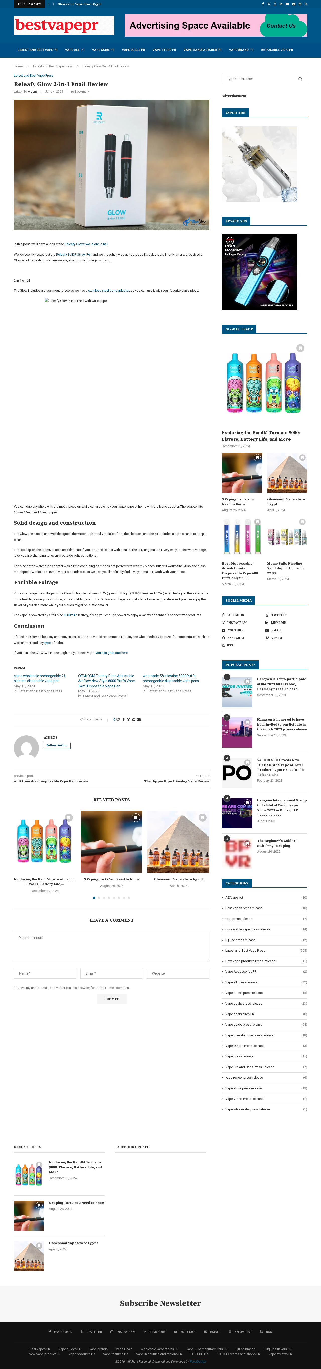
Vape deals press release (266, 1003)
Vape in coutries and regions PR (159, 1354)
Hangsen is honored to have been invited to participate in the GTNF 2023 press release (282, 724)
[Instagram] (275, 4)
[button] (49, 4)
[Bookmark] (304, 80)
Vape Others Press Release (266, 1046)
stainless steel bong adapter (108, 290)
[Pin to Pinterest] (133, 720)
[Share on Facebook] (124, 720)
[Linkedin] (281, 4)
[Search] (298, 80)
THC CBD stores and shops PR (238, 1354)
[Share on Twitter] (128, 720)
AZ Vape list (266, 897)
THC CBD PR (199, 1354)
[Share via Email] (139, 720)
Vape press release (266, 1056)
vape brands (99, 1349)
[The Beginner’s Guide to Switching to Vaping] (237, 854)
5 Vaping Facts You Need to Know (111, 879)
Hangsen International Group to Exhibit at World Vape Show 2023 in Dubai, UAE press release (282, 808)
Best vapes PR (40, 1349)
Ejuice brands (245, 1349)
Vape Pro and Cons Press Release (266, 1067)
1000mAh (70, 615)
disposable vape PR (277, 50)
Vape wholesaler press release (266, 1109)
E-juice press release (266, 940)
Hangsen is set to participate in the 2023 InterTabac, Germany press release (281, 684)
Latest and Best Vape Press (266, 950)
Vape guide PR (103, 50)
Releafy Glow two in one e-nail (86, 244)
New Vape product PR (44, 1354)
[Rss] (306, 4)
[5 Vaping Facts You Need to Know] (112, 842)
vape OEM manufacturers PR (207, 1349)
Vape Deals (124, 1349)
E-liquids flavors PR (277, 1349)
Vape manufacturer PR (203, 50)
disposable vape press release (266, 929)
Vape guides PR (69, 1349)
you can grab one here (112, 653)
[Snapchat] (300, 4)
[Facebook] (263, 4)
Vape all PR (75, 50)
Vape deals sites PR (266, 1014)
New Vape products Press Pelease (266, 961)
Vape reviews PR (280, 1354)
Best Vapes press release (266, 908)
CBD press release (266, 919)
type (47, 643)
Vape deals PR (133, 50)
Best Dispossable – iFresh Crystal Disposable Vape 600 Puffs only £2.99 (240, 571)
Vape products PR (82, 1354)
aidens (33, 91)
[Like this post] (118, 720)
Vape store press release (266, 1088)
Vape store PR (164, 50)
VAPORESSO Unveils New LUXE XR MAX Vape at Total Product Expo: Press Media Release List (281, 767)
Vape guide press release (266, 1024)
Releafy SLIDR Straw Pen (74, 254)
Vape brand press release (266, 993)
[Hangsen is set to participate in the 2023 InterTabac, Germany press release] (237, 692)
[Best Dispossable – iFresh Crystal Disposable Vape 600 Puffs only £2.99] (242, 537)
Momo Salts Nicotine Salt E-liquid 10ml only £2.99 (285, 568)
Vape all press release (266, 982)
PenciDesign (198, 1361)
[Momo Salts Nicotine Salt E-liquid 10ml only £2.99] (287, 537)
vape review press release (266, 1077)
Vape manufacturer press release (266, 1035)
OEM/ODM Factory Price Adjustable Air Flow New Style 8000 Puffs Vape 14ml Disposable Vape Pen (106, 681)
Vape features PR (115, 1354)
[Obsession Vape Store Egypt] (178, 842)
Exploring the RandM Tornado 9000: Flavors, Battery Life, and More (261, 436)
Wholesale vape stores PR (159, 1349)
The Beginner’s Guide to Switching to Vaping (277, 843)
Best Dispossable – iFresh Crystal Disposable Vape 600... (101, 4)
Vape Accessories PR (266, 971)
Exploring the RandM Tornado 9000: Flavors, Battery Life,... (44, 882)
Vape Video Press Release (266, 1099)
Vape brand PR (241, 50)
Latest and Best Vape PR (38, 50)
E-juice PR (26, 65)
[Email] (293, 4)
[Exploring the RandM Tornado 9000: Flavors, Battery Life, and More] (45, 842)
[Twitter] (268, 4)
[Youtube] (287, 4)
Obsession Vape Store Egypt (178, 879)
